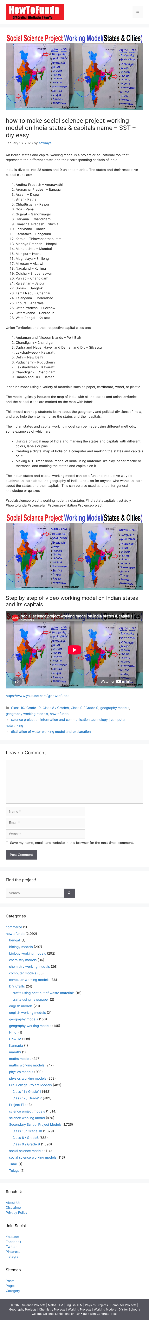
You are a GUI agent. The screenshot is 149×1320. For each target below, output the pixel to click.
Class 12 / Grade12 (27, 1098)
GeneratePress (107, 1314)
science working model (27, 1118)
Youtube (12, 1237)
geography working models (27, 714)
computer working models (29, 980)
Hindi (13, 1032)
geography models (114, 708)
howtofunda (59, 714)
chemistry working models (29, 967)
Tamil (13, 1164)
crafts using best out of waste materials (43, 993)
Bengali (15, 940)
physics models (21, 1072)
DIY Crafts (17, 986)
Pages (11, 1286)
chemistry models (23, 960)
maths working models (26, 1065)
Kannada (16, 1045)
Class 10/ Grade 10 (26, 708)
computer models (22, 973)
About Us (13, 1203)
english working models (27, 1013)
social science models (26, 1151)
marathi (15, 1052)
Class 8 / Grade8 (56, 708)
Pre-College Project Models (30, 1085)
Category (13, 1291)
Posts (10, 1281)
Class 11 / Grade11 (26, 1092)
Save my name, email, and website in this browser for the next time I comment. (72, 843)
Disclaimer (14, 1207)
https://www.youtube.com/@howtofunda (37, 696)
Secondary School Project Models (35, 1124)
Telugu (14, 1171)
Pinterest (13, 1252)
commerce (14, 927)
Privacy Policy (16, 1213)
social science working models (32, 1157)
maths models (20, 1059)
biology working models (27, 953)
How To (15, 1039)
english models (21, 1006)
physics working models (27, 1078)
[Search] (69, 893)
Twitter (11, 1247)
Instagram (13, 1256)
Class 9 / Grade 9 (84, 708)
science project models (27, 1111)
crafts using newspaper (30, 999)
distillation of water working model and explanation (51, 732)
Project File (17, 1105)
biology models (21, 947)
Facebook (13, 1242)
